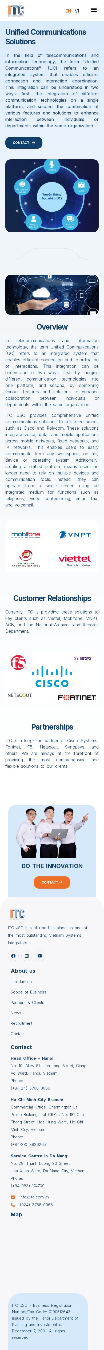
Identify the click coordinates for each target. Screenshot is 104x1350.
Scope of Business (28, 992)
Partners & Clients (27, 1002)
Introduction (21, 981)
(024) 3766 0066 (36, 1204)
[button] (94, 9)
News (16, 1012)
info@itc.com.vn (34, 1196)
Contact (18, 1033)
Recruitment (21, 1023)
